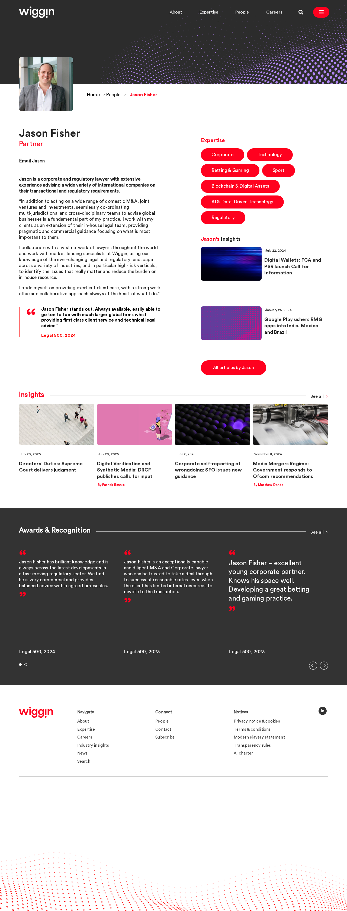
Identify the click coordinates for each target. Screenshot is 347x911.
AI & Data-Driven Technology (242, 202)
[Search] (300, 12)
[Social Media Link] (323, 711)
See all (317, 396)
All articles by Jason (233, 367)
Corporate (222, 154)
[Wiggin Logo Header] (36, 12)
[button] (313, 666)
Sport (278, 170)
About (176, 12)
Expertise (209, 12)
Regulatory (223, 217)
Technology (270, 154)
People (242, 12)
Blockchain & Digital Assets (240, 186)
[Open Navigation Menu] (321, 12)
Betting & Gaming (230, 170)
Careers (274, 12)
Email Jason (32, 161)
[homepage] (36, 712)
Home (93, 94)
